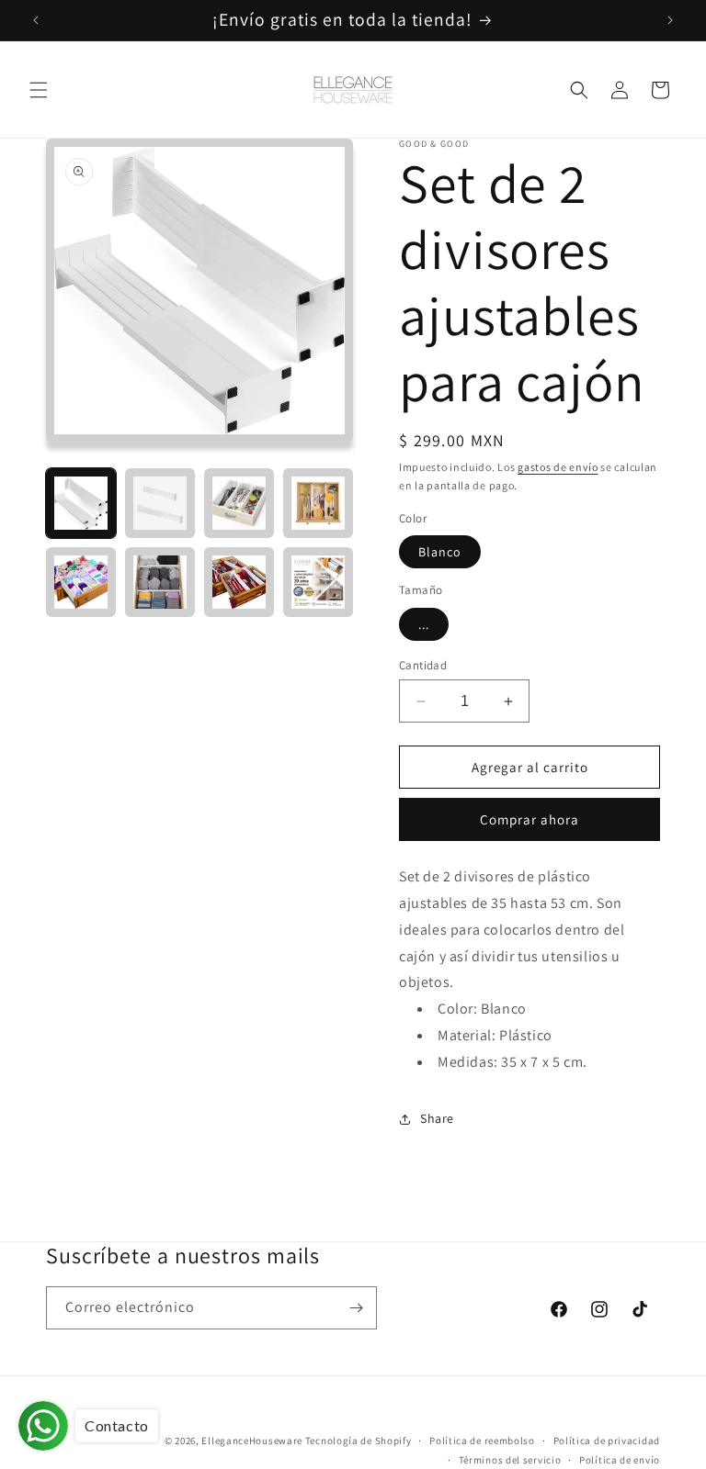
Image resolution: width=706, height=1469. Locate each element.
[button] (38, 90)
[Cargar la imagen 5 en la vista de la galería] (81, 582)
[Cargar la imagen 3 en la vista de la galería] (239, 503)
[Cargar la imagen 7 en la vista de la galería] (239, 582)
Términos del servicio (510, 1459)
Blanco (439, 552)
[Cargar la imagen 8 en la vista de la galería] (318, 582)
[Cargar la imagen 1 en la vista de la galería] (81, 503)
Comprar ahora (529, 819)
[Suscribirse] (356, 1307)
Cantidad (423, 665)
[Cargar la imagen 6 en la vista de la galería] (160, 582)
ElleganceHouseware (251, 1440)
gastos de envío (558, 467)
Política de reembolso (482, 1440)
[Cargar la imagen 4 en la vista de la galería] (318, 503)
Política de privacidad (606, 1440)
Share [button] (437, 1118)
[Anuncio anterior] (36, 20)
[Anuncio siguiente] (670, 20)
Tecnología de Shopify (358, 1440)
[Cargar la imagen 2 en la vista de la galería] (160, 503)
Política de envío (619, 1459)
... (423, 624)
